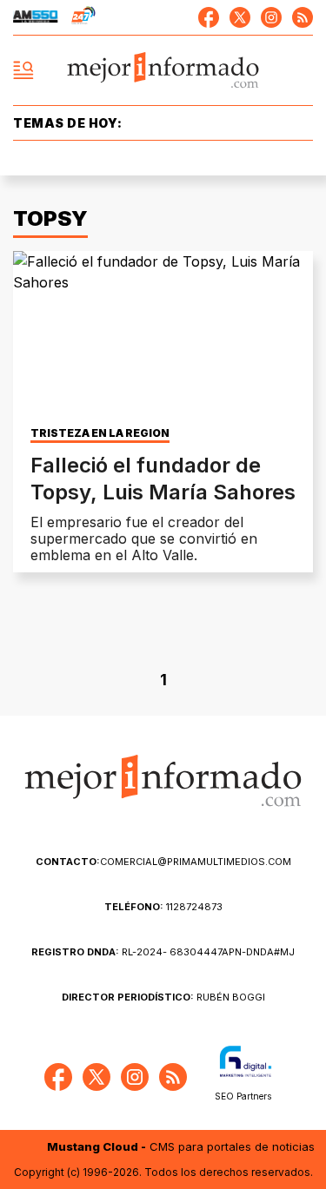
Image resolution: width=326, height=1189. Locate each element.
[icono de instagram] (271, 17)
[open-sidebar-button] (23, 70)
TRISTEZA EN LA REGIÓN (100, 433)
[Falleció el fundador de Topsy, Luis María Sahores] (163, 335)
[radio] (35, 17)
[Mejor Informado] (163, 70)
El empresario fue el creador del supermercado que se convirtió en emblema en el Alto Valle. (143, 538)
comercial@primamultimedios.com (163, 861)
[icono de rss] (302, 17)
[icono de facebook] (208, 17)
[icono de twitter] (240, 17)
